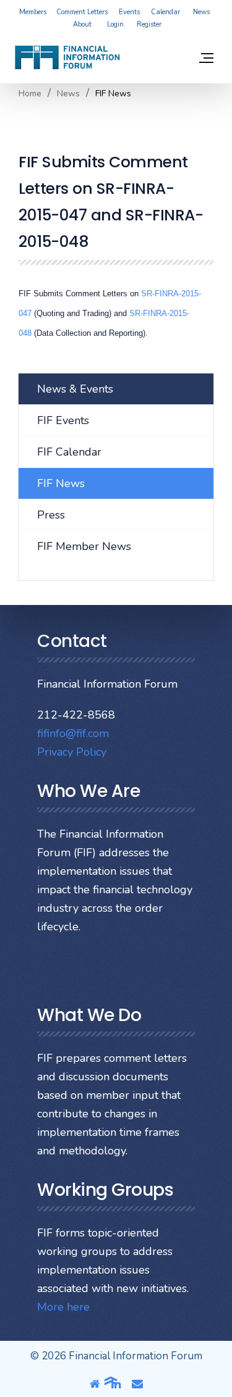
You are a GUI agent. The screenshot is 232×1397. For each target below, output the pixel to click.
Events (129, 12)
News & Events (75, 389)
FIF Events (63, 420)
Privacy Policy (71, 751)
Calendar (165, 12)
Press (51, 514)
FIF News (61, 483)
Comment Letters (82, 12)
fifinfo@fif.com (73, 733)
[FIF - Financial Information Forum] (67, 57)
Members (32, 12)
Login (115, 24)
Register (149, 24)
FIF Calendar (69, 451)
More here (63, 1306)
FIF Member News (84, 546)
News (201, 12)
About (82, 24)
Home (30, 94)
